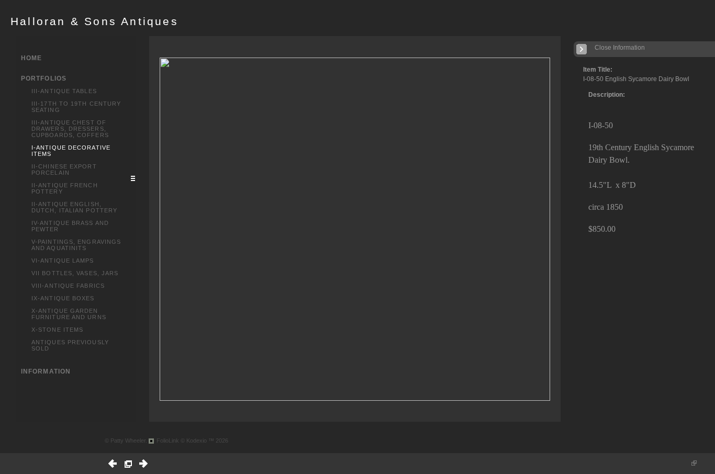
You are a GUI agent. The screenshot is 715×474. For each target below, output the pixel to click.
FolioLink (168, 440)
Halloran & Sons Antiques (94, 21)
